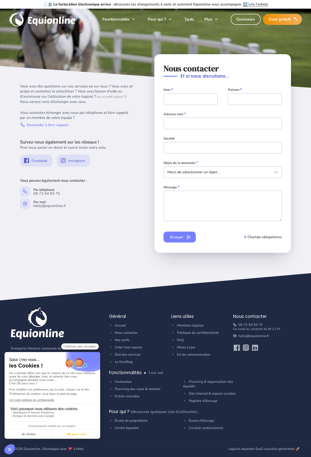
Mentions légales (190, 325)
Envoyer (177, 237)
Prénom (233, 89)
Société (169, 138)
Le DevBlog (124, 362)
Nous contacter (126, 332)
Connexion (245, 19)
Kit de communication (193, 354)
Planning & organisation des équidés (208, 383)
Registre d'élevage (203, 400)
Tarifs (189, 19)
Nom (167, 89)
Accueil (120, 325)
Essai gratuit (280, 19)
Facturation (123, 381)
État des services (127, 354)
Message (170, 187)
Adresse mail (173, 114)
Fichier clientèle (127, 396)
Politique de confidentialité (198, 332)
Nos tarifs (122, 340)
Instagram (76, 160)
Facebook (39, 160)
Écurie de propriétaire (131, 420)
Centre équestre (127, 428)
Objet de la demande (179, 163)
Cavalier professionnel (206, 428)
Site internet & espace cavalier (212, 393)
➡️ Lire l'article (255, 4)
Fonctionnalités (116, 19)
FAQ (180, 340)
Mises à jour (186, 347)
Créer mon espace (128, 347)
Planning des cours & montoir (138, 389)
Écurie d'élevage (201, 420)
